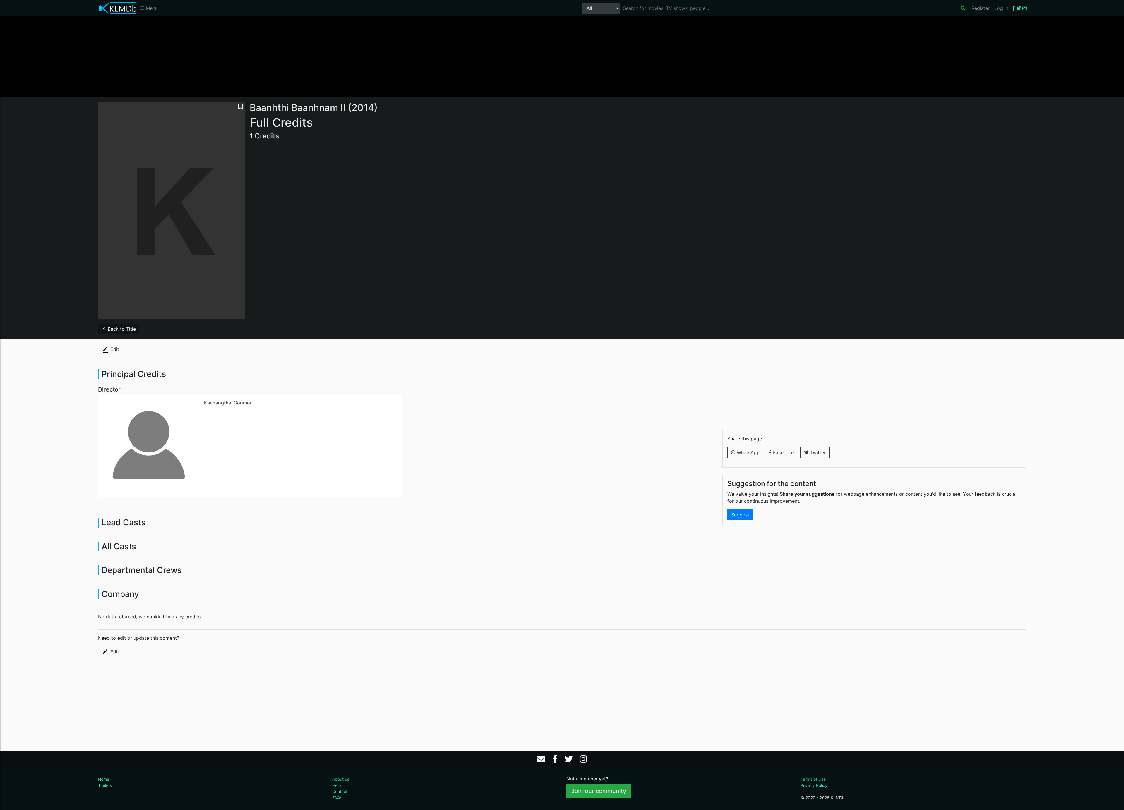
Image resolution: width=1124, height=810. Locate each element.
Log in (1001, 8)
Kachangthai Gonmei (227, 403)
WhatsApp (747, 452)
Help (336, 785)
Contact (339, 791)
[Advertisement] (562, 56)
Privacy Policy (814, 785)
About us (340, 779)
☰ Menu (149, 8)
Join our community (598, 790)
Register (980, 8)
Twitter (817, 452)
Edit (114, 349)
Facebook (783, 452)
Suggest (740, 515)
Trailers (105, 785)
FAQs (337, 797)
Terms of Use (813, 779)
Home (103, 779)
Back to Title (121, 329)
